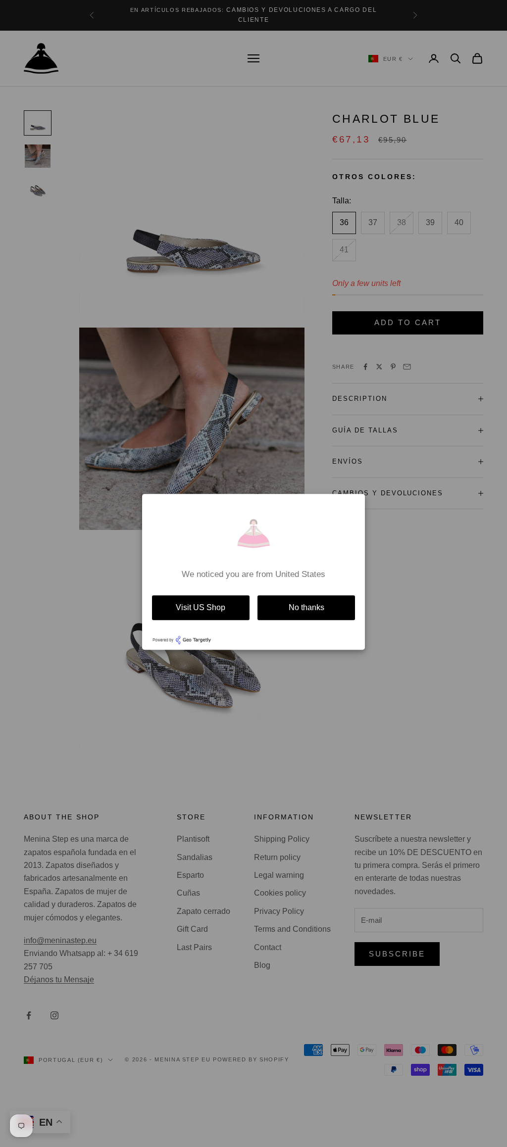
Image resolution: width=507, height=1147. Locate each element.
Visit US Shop (200, 607)
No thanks (306, 607)
